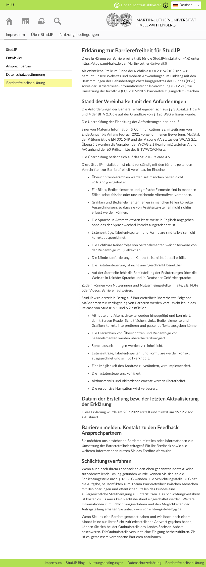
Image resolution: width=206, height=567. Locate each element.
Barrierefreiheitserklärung (25, 83)
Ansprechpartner (19, 66)
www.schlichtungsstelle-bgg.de (157, 509)
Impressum (53, 563)
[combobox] (186, 5)
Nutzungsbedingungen (106, 563)
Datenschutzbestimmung (25, 74)
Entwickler (14, 58)
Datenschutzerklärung (144, 563)
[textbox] (186, 5)
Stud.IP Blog (75, 563)
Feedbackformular (157, 451)
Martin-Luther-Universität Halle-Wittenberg (151, 20)
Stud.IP (11, 50)
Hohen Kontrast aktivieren (141, 5)
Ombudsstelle (117, 532)
